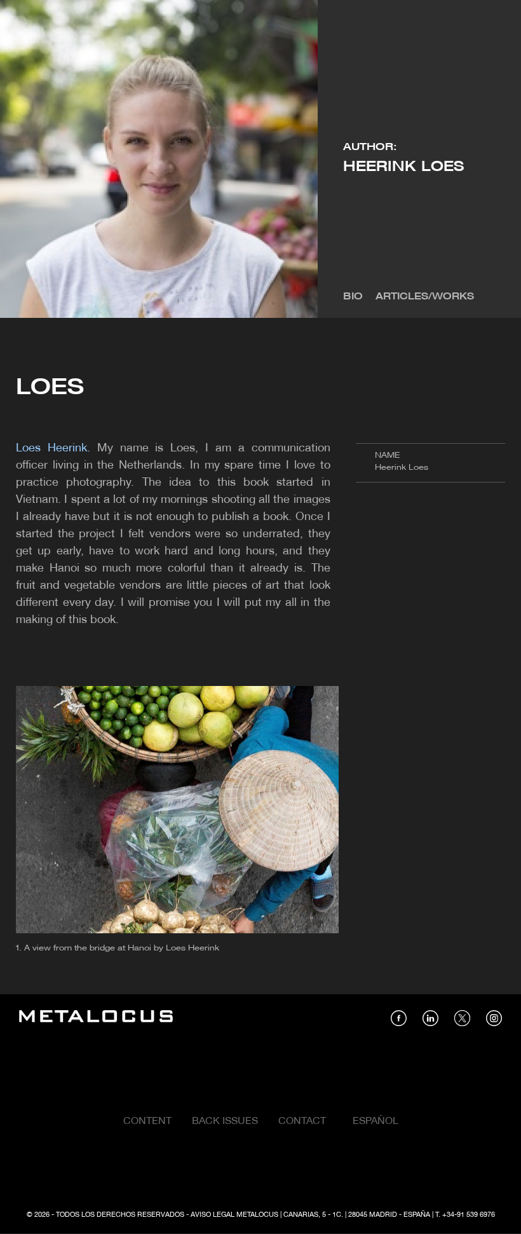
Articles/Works (425, 296)
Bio (353, 296)
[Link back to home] (96, 1018)
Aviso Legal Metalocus (234, 1215)
